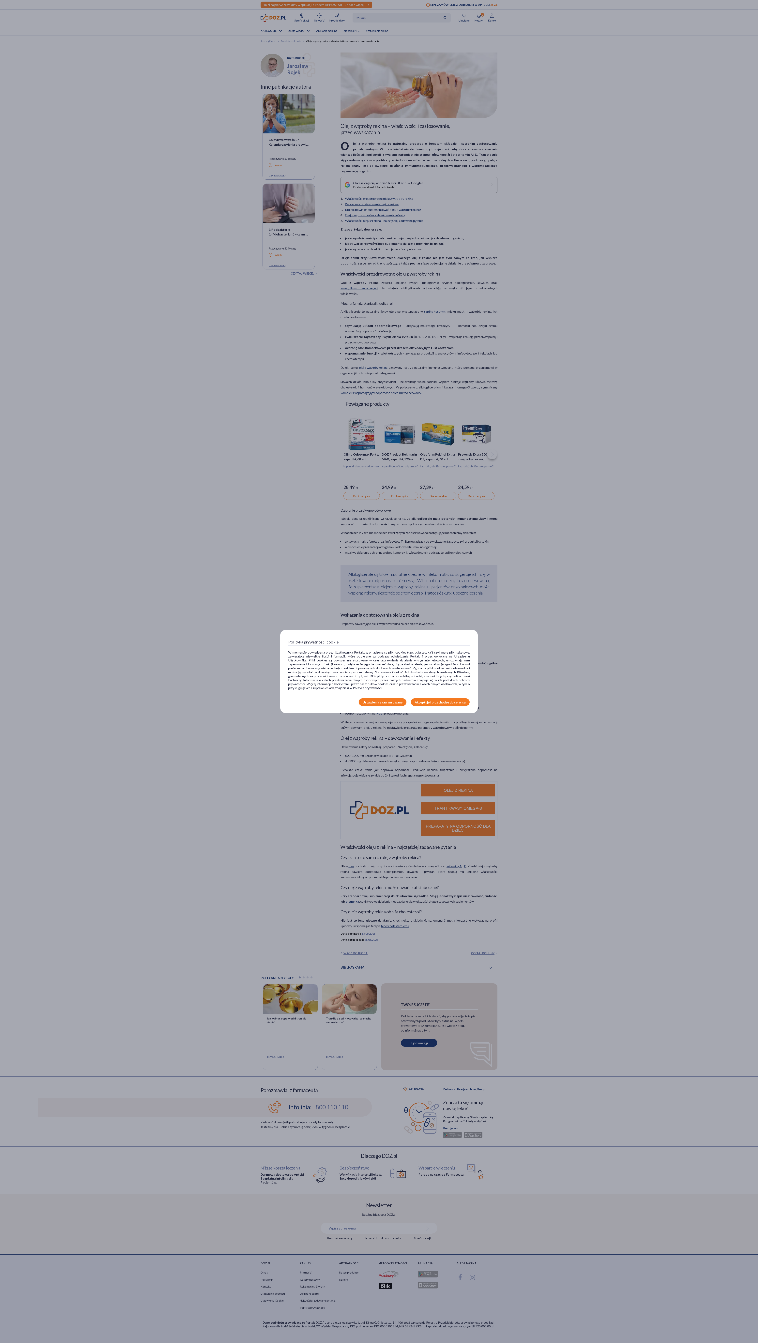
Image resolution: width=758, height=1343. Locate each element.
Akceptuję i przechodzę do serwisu (440, 702)
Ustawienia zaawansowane (382, 702)
